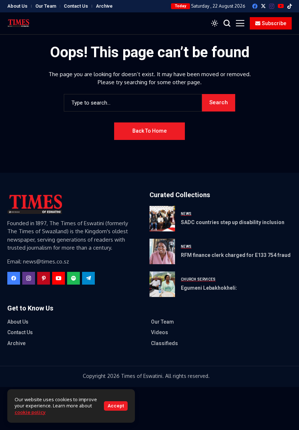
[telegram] (88, 278)
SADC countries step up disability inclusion (232, 222)
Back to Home (149, 131)
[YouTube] (281, 6)
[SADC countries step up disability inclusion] (162, 218)
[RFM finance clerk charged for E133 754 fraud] (162, 251)
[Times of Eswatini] (18, 23)
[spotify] (73, 278)
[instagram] (271, 6)
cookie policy (30, 412)
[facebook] (254, 6)
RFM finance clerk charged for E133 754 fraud (236, 255)
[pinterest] (43, 278)
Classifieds (164, 343)
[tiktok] (289, 6)
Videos (159, 332)
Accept (116, 405)
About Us (17, 6)
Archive (104, 6)
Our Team (45, 6)
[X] (263, 6)
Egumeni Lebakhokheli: (209, 288)
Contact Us (76, 6)
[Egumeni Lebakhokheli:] (162, 284)
